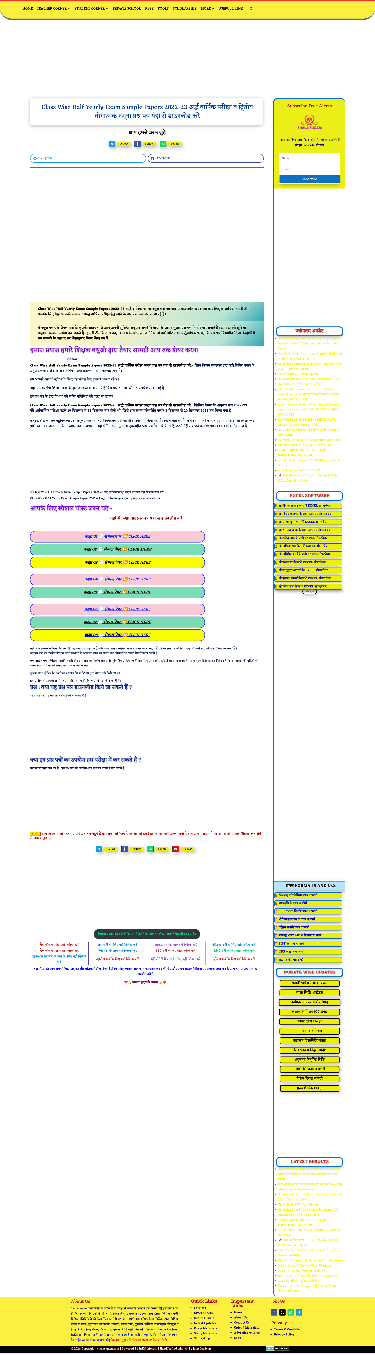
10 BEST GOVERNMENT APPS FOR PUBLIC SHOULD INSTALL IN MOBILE (307, 453)
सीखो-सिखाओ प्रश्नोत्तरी (309, 1069)
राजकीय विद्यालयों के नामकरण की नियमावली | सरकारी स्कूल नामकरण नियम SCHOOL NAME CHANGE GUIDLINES (309, 409)
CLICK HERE (117, 536)
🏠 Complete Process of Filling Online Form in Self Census (308, 432)
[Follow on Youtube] (175, 849)
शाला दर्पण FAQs (310, 1021)
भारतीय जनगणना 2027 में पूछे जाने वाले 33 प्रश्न (304, 445)
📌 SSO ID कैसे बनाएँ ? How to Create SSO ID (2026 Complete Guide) (307, 478)
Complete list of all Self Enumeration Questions (309, 440)
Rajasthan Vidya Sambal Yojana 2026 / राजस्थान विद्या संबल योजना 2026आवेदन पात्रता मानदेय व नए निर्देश (308, 343)
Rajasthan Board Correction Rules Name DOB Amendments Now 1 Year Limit (308, 382)
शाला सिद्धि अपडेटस (309, 993)
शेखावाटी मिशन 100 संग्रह (309, 1012)
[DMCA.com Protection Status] (277, 1350)
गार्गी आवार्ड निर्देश (309, 1031)
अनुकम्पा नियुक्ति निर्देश (309, 1060)
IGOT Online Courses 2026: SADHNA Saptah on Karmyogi (309, 463)
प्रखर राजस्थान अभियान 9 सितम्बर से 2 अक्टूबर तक (307, 1276)
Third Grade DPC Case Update (298, 374)
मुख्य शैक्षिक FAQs (309, 1088)
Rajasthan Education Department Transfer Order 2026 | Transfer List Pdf (310, 366)
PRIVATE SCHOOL (127, 9)
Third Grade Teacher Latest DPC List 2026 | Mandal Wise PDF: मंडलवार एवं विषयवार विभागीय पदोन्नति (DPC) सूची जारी (308, 394)
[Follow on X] (282, 1312)
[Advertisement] (187, 62)
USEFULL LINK (231, 9)
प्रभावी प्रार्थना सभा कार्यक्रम (309, 983)
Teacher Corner (52, 9)
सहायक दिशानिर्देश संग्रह (309, 1041)
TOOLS (163, 9)
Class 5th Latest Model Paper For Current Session (311, 1260)
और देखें (309, 591)
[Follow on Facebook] (137, 144)
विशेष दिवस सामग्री (309, 1079)
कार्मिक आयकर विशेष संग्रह (309, 1002)
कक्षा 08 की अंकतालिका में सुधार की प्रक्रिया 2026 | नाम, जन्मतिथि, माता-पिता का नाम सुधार (310, 356)
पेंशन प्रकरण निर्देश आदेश (310, 1050)
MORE (205, 9)
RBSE (149, 9)
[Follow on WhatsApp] (163, 144)
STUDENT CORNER (90, 9)
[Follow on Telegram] (112, 144)
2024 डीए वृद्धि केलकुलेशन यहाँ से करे (299, 1281)
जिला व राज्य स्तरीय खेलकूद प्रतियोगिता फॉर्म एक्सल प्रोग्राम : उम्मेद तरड (307, 1288)
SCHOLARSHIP (184, 9)
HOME (27, 9)
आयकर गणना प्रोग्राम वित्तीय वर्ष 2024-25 (301, 1271)
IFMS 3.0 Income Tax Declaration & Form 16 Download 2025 (307, 1253)
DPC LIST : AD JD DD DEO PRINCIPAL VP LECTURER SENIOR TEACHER (307, 422)
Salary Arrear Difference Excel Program (304, 1265)
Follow (124, 144)
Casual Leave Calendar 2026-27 (299, 470)
